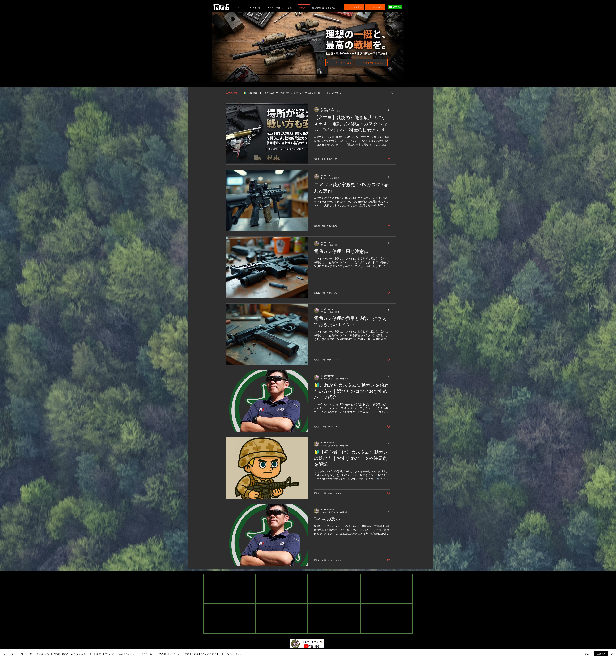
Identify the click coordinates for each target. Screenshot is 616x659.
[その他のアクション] (389, 110)
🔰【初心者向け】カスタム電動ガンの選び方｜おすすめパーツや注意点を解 (282, 93)
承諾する (601, 653)
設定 (587, 653)
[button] (391, 93)
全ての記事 (231, 93)
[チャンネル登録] (307, 643)
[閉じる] (612, 653)
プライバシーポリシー (232, 653)
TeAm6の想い (334, 93)
